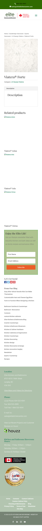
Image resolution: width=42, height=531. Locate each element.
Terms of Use (20, 506)
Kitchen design (9, 342)
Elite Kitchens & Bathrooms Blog (15, 319)
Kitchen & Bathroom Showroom (14, 326)
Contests (7, 313)
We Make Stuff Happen (21, 517)
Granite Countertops (11, 323)
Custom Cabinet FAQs (19, 501)
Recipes (7, 359)
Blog (29, 504)
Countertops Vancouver (16, 33)
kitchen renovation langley (13, 349)
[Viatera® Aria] (21, 170)
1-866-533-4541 (17, 408)
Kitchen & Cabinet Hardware (13, 329)
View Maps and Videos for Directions (18, 391)
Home (6, 33)
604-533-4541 (21, 3)
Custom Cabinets (27, 499)
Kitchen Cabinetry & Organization (15, 333)
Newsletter (8, 352)
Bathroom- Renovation (12, 310)
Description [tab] (10, 88)
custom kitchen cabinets (12, 316)
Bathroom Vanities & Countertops (15, 306)
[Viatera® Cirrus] (21, 208)
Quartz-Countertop (10, 356)
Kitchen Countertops (11, 336)
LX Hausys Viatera (17, 36)
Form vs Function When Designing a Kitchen (19, 301)
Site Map (20, 509)
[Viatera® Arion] (21, 133)
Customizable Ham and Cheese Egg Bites (18, 297)
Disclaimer (31, 506)
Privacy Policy (9, 506)
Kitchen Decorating (10, 339)
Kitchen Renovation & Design (14, 346)
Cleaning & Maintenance (17, 504)
